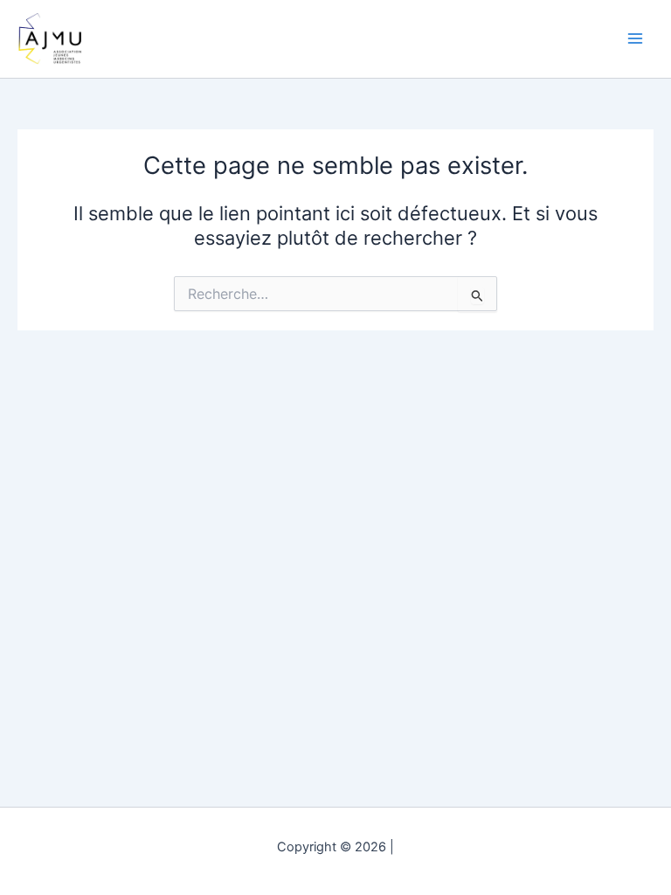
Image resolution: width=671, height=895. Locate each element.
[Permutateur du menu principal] (635, 38)
